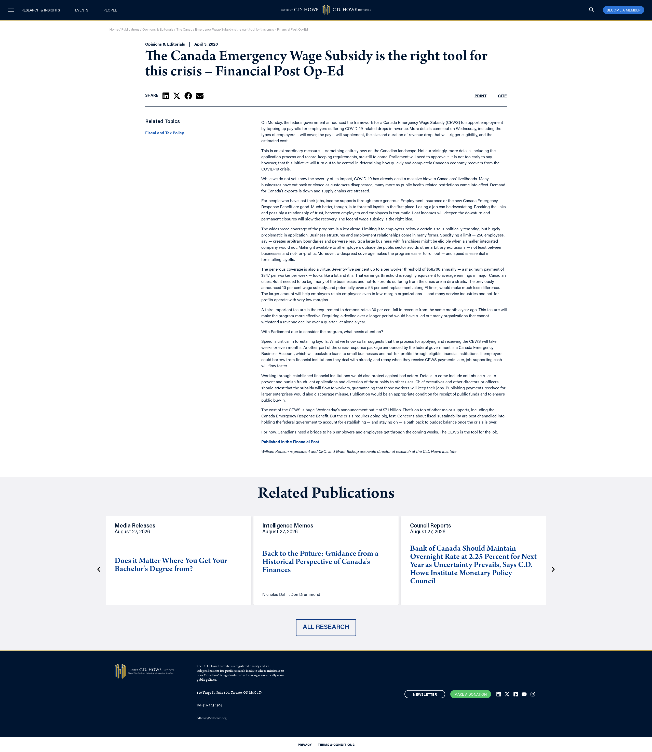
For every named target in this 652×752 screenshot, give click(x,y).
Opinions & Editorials (157, 29)
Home (114, 29)
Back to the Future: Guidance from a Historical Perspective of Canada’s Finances (320, 562)
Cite (502, 96)
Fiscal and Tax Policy (164, 133)
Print (480, 96)
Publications (130, 29)
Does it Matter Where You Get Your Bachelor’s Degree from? (171, 565)
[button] (165, 96)
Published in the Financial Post (290, 441)
